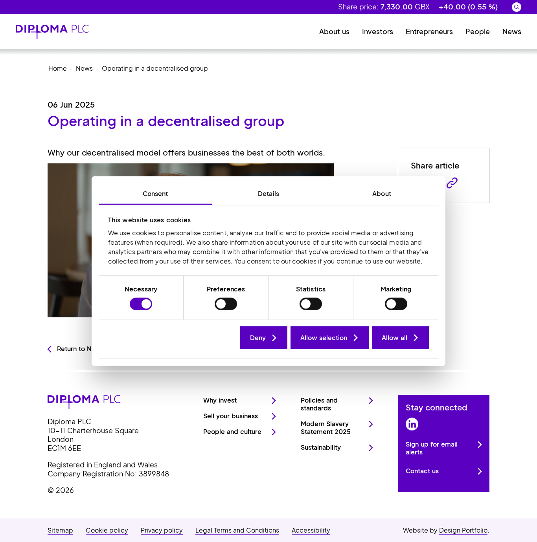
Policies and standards (319, 404)
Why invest (220, 400)
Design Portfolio (463, 530)
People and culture (232, 431)
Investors (377, 31)
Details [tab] (268, 193)
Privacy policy (162, 530)
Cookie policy (107, 530)
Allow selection (323, 337)
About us (334, 31)
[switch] (226, 303)
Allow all (394, 337)
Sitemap (60, 530)
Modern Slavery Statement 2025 (326, 427)
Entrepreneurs (429, 31)
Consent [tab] (155, 193)
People (477, 31)
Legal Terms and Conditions (237, 530)
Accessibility (311, 530)
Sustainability (321, 447)
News (511, 31)
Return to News (80, 348)
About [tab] (381, 193)
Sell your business (230, 416)
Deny (258, 337)
